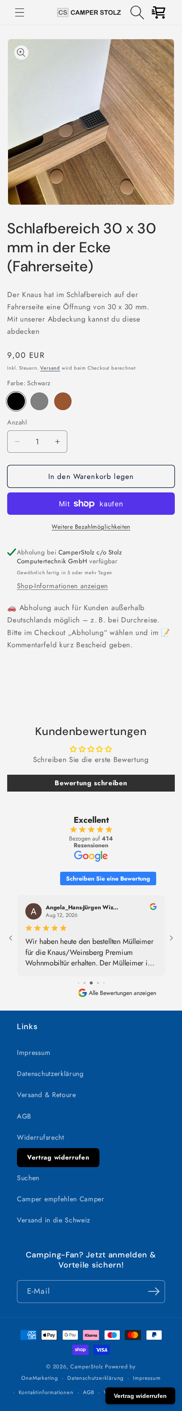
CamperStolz (86, 1366)
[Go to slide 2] (84, 983)
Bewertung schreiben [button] (91, 783)
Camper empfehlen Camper (61, 1199)
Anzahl (17, 422)
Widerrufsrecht (40, 1137)
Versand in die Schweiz (53, 1220)
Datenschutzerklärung (50, 1074)
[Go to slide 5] (104, 983)
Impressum (33, 1052)
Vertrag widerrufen (58, 1157)
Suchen (28, 1178)
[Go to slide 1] (78, 983)
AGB (24, 1116)
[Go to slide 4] (98, 983)
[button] (19, 12)
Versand (50, 368)
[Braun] (63, 401)
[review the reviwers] (153, 908)
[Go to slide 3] (91, 982)
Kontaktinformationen (46, 1392)
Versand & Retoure (46, 1095)
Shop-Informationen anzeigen (62, 586)
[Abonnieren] (154, 1291)
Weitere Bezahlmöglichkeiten (91, 527)
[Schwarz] (16, 401)
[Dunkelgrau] (39, 401)
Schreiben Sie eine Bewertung (108, 878)
